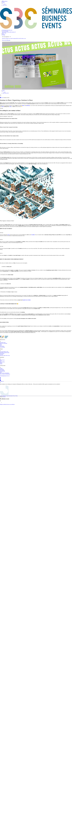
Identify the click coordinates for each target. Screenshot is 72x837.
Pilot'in (4, 396)
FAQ (21, 38)
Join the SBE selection (11, 32)
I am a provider (5, 31)
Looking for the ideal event (7, 30)
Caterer (1, 368)
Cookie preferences (3, 395)
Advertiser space (3, 342)
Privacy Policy (15, 395)
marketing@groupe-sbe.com (4, 375)
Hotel (1, 372)
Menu (3, 34)
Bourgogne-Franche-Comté (4, 352)
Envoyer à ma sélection (11, 404)
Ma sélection (5, 1)
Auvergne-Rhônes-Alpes (4, 351)
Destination (2, 369)
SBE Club (18, 38)
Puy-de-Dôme (2, 361)
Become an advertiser (3, 343)
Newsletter (14, 38)
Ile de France (2, 353)
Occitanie (1, 354)
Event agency (2, 370)
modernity (28, 105)
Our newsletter (2, 347)
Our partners (2, 346)
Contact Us (2, 381)
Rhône (1, 362)
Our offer (10, 38)
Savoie (1, 363)
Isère (1, 360)
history (23, 105)
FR (4, 4)
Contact (3, 2)
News (1, 345)
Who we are (24, 38)
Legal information (10, 395)
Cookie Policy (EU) (5, 93)
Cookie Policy (4, 5)
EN (2, 3)
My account (4, 32)
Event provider (2, 371)
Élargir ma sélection (3, 404)
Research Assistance (5, 38)
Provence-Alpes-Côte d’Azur (5, 355)
